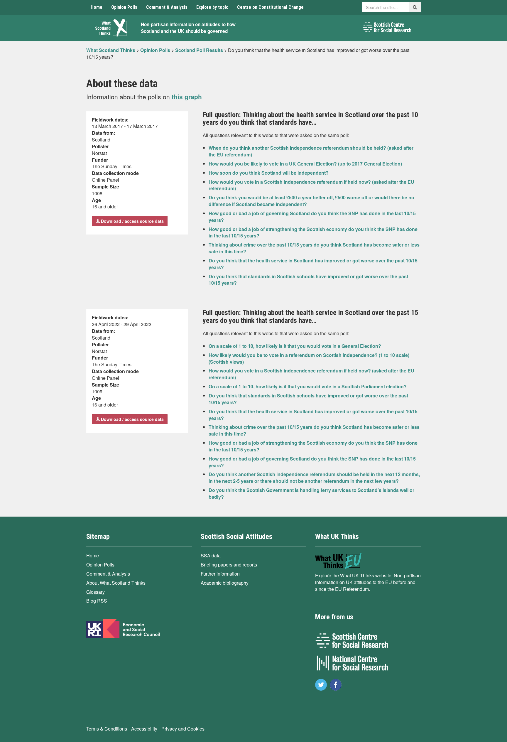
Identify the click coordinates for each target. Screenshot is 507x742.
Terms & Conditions (106, 728)
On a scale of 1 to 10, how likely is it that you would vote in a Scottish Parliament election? (308, 386)
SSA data (211, 555)
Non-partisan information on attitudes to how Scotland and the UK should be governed (188, 27)
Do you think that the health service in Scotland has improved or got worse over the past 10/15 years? (313, 264)
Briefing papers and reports (229, 564)
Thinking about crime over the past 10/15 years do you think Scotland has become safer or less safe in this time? (314, 248)
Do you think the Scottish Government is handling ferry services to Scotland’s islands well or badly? (311, 493)
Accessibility (144, 728)
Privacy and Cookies (183, 728)
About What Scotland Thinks (116, 582)
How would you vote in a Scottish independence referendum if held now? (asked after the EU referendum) (311, 185)
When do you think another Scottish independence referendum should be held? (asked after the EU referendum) (311, 151)
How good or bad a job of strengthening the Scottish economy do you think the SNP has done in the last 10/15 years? (313, 232)
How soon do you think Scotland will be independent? (269, 172)
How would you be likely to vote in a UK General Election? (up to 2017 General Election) (305, 163)
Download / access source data (132, 221)
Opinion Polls (124, 7)
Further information (220, 573)
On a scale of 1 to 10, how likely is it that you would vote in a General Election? (295, 346)
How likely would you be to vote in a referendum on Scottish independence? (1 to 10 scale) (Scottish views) (309, 358)
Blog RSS (96, 600)
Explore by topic (212, 7)
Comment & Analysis (166, 7)
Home (96, 7)
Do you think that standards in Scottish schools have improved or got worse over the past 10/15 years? (308, 279)
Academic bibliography (225, 582)
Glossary (95, 591)
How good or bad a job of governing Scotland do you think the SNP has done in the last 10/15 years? (312, 216)
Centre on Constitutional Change (270, 7)
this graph (187, 96)
